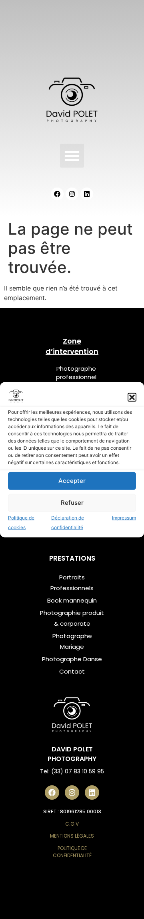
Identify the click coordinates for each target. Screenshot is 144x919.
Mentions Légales (72, 835)
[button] (132, 397)
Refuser (72, 502)
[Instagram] (72, 194)
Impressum (124, 517)
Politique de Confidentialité (72, 852)
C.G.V (72, 823)
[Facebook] (57, 194)
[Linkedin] (86, 194)
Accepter (72, 480)
